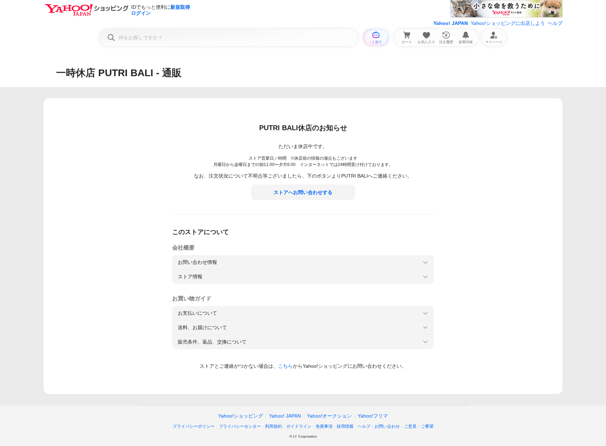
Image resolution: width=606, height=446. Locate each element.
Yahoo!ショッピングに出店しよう (508, 23)
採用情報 (345, 426)
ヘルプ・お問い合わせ (379, 426)
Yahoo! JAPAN (450, 23)
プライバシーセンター (240, 426)
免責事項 (324, 426)
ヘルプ (555, 23)
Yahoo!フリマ (373, 416)
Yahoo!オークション (329, 416)
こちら (285, 366)
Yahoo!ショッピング (240, 416)
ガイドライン (298, 426)
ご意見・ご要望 (418, 426)
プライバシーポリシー (194, 426)
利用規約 (273, 426)
